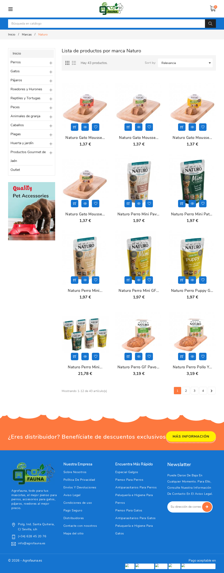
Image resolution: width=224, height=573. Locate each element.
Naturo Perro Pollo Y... (192, 367)
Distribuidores (73, 518)
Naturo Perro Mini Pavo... (138, 214)
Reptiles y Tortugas (25, 98)
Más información (191, 436)
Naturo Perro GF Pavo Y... (138, 367)
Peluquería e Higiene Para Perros (134, 499)
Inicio (17, 53)
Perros (15, 62)
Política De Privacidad (79, 480)
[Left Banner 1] (31, 211)
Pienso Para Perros (129, 480)
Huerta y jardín (21, 143)
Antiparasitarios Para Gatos (135, 518)
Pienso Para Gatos (128, 510)
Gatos (15, 71)
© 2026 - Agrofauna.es (25, 560)
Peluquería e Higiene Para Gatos (134, 530)
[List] (74, 63)
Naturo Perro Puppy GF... (192, 291)
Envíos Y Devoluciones (79, 487)
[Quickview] (85, 127)
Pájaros (16, 80)
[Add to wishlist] (95, 127)
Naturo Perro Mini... (85, 291)
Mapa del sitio (73, 533)
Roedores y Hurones (26, 89)
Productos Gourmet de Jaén (28, 156)
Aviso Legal (71, 495)
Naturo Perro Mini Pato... (192, 214)
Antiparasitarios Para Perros (136, 487)
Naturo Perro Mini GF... (139, 291)
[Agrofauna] (33, 474)
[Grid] (67, 63)
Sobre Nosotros (75, 472)
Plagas (15, 134)
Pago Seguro (72, 510)
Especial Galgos (126, 472)
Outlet (15, 169)
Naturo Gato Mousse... (85, 138)
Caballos (17, 125)
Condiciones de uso (77, 503)
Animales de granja (25, 116)
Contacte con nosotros (80, 526)
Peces (15, 107)
